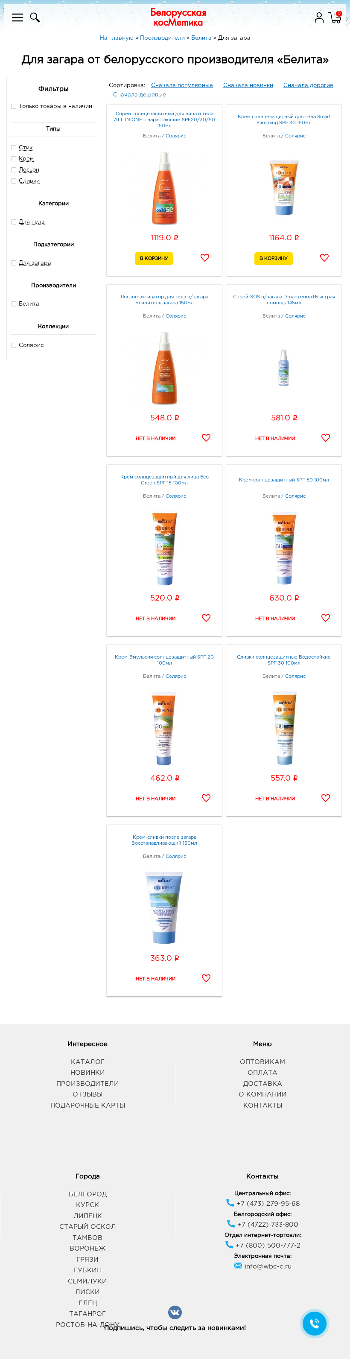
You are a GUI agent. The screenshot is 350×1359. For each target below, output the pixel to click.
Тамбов (87, 1238)
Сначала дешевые (139, 95)
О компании (263, 1094)
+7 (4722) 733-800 (266, 1225)
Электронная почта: (263, 1256)
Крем (26, 159)
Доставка (262, 1084)
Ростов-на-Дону (88, 1325)
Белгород (88, 1194)
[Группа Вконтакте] (175, 1317)
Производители (87, 1084)
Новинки (87, 1073)
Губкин (88, 1270)
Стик (25, 148)
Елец (88, 1303)
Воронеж (87, 1248)
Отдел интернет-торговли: (263, 1235)
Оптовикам (262, 1062)
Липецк (87, 1216)
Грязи (87, 1260)
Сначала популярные (182, 85)
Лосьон (29, 170)
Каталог (88, 1062)
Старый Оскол (87, 1227)
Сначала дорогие (308, 85)
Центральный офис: (262, 1193)
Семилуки (87, 1281)
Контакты (262, 1105)
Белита (29, 304)
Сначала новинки (248, 85)
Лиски (87, 1292)
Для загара (35, 263)
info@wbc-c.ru (267, 1266)
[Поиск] (34, 22)
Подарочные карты (87, 1105)
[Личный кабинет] (320, 22)
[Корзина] (334, 22)
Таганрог (87, 1314)
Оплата (262, 1073)
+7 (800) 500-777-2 (266, 1245)
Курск (87, 1205)
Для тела (32, 222)
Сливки (29, 181)
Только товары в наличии (55, 106)
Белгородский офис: (263, 1214)
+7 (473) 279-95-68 (267, 1204)
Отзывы (87, 1094)
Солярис (31, 345)
